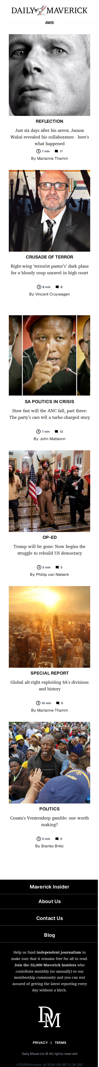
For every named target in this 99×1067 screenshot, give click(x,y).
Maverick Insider (49, 887)
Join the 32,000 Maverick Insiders (45, 965)
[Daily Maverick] (49, 10)
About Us (49, 901)
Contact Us (49, 918)
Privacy (40, 1043)
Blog (49, 935)
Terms (61, 1043)
